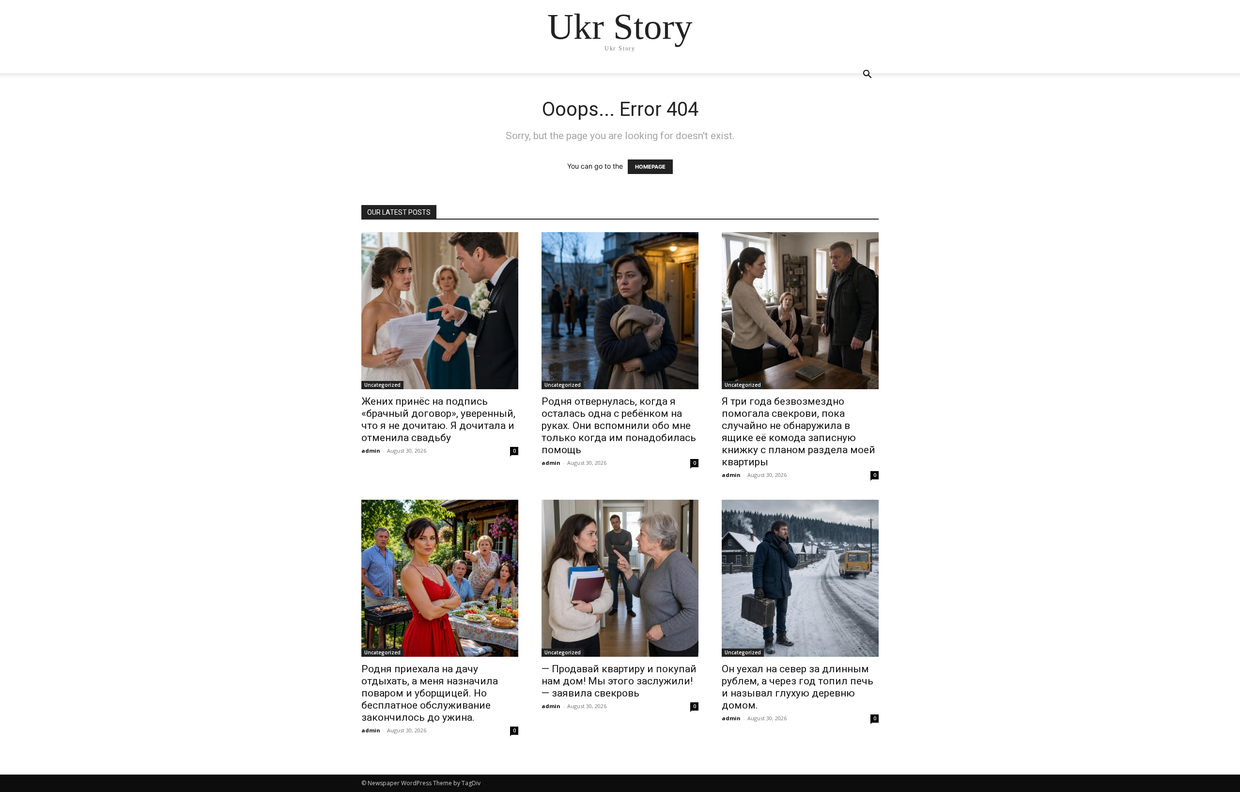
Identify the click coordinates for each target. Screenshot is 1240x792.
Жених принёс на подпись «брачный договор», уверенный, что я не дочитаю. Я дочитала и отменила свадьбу (438, 420)
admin (370, 450)
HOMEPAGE (650, 166)
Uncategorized (382, 384)
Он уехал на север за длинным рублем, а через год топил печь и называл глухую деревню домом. (797, 687)
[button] (867, 75)
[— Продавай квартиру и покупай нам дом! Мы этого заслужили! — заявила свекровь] (620, 578)
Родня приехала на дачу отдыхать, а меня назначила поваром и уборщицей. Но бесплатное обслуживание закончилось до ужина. (429, 693)
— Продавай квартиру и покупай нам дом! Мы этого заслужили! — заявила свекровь (619, 681)
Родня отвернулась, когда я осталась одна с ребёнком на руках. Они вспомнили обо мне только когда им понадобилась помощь (619, 426)
